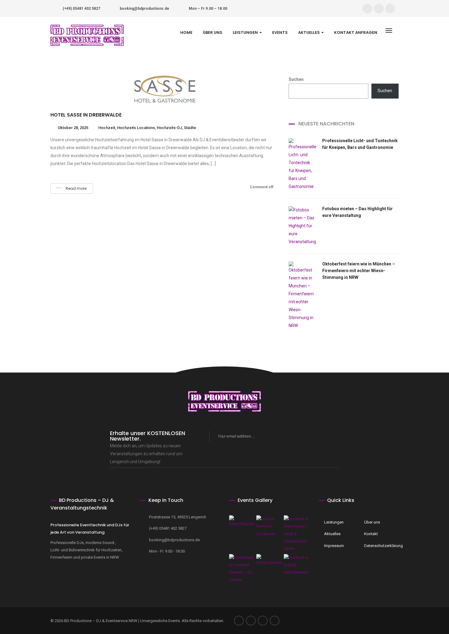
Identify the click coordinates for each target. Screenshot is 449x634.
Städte (190, 127)
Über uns (212, 32)
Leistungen (246, 32)
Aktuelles (309, 32)
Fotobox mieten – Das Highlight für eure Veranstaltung (357, 212)
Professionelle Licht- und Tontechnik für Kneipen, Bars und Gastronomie (360, 144)
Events (280, 32)
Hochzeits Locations (136, 127)
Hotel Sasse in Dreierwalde (86, 114)
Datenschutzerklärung (380, 545)
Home (186, 32)
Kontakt (371, 533)
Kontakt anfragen (355, 32)
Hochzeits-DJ (169, 127)
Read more (75, 188)
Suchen (296, 79)
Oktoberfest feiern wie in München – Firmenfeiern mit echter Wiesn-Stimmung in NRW (358, 270)
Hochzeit (106, 127)
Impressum (334, 545)
